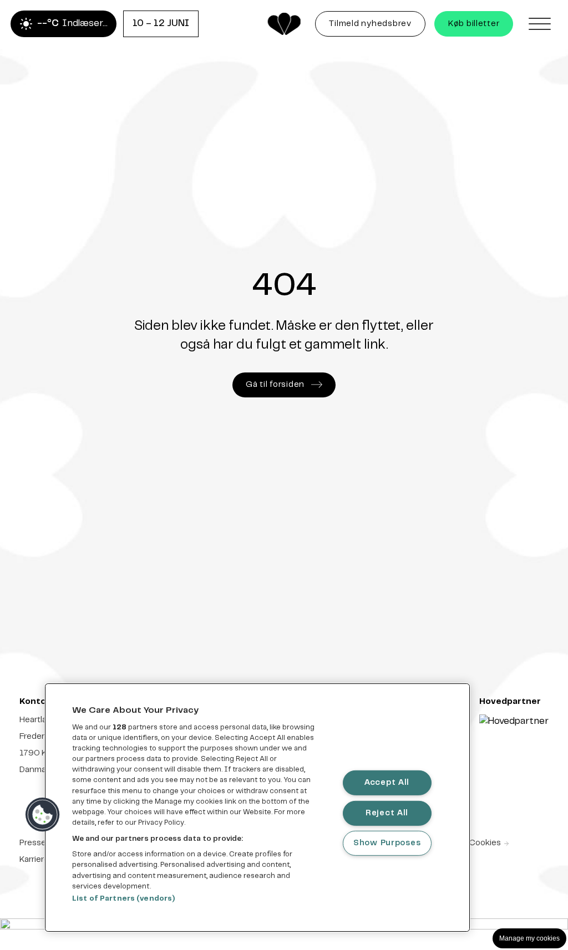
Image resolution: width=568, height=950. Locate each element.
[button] (42, 814)
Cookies (485, 843)
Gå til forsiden (275, 385)
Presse (32, 843)
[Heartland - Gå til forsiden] (284, 24)
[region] (257, 807)
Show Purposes (386, 843)
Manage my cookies (529, 938)
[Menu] (539, 24)
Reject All (387, 812)
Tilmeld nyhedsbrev (377, 26)
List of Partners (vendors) (123, 898)
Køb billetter (474, 24)
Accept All (386, 782)
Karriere (34, 860)
